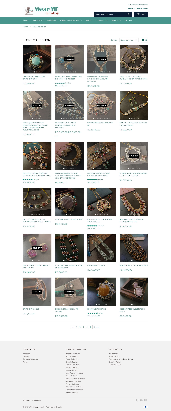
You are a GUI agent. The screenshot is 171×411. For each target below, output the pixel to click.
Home (26, 20)
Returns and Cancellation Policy (121, 359)
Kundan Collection (73, 356)
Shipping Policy (115, 362)
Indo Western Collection (75, 373)
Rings (89, 20)
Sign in (130, 8)
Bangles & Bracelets (71, 20)
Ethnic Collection (72, 376)
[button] (60, 83)
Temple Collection (72, 384)
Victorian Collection (73, 381)
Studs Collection (72, 392)
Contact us (101, 20)
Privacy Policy (114, 356)
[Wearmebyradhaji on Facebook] (137, 401)
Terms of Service (115, 365)
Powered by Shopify (54, 407)
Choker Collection (72, 365)
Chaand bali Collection (74, 390)
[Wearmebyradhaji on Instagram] (145, 401)
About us (116, 20)
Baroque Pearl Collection (75, 379)
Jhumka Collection (73, 370)
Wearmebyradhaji (36, 407)
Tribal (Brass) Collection (74, 387)
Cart (143, 14)
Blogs (128, 20)
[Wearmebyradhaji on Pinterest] (141, 401)
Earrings (51, 20)
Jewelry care (113, 354)
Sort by (114, 40)
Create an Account (142, 8)
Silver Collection (72, 362)
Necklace (37, 20)
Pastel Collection (72, 359)
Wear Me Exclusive (73, 354)
